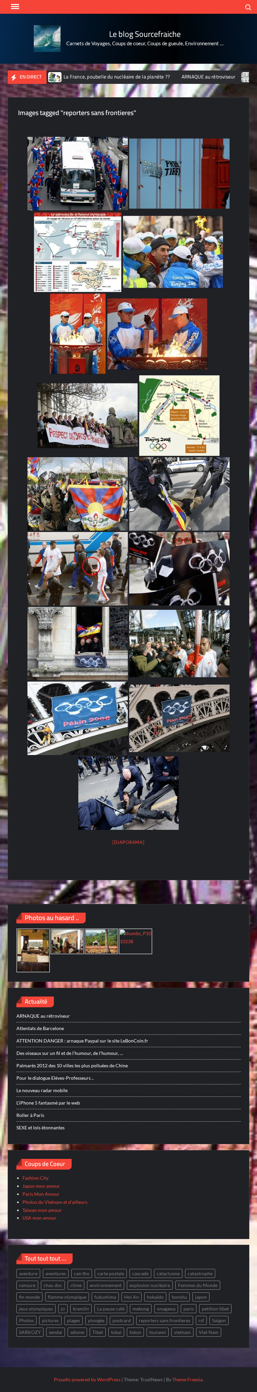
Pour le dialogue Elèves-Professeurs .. (55, 1078)
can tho (81, 1273)
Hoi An (131, 1297)
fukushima (105, 1297)
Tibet (97, 1332)
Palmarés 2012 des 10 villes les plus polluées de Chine (72, 1065)
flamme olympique (67, 1297)
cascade (140, 1273)
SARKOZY (30, 1332)
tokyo (135, 1332)
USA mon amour (39, 1218)
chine (76, 1285)
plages (73, 1320)
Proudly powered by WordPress (87, 1379)
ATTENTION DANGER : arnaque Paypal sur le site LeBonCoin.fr (82, 1040)
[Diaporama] (128, 842)
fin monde (29, 1297)
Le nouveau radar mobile (42, 1090)
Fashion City (35, 1178)
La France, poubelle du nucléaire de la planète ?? (90, 77)
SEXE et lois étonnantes (40, 1127)
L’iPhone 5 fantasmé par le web (48, 1103)
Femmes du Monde (198, 1285)
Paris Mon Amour (41, 1194)
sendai (55, 1332)
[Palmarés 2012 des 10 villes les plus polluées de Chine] (222, 76)
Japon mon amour (41, 1186)
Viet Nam (209, 1332)
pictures (50, 1320)
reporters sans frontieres (164, 1320)
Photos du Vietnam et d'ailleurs (54, 1202)
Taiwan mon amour (42, 1210)
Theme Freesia (187, 1379)
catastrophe (200, 1273)
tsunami (157, 1332)
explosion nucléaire (150, 1285)
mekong (141, 1308)
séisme (77, 1332)
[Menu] (14, 6)
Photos (26, 1320)
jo (63, 1308)
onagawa (166, 1308)
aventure (28, 1273)
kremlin (81, 1308)
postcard (121, 1320)
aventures (56, 1273)
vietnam (182, 1332)
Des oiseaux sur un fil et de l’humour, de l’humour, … (69, 1053)
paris (188, 1308)
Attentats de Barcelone (40, 1028)
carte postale (110, 1273)
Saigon (219, 1320)
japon (201, 1297)
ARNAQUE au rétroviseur (182, 77)
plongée (96, 1320)
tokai (116, 1332)
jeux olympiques (36, 1308)
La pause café (110, 1308)
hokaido (155, 1297)
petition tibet (215, 1308)
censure (27, 1285)
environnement (105, 1285)
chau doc (53, 1285)
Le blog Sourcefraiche (145, 34)
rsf (201, 1320)
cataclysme (168, 1273)
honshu (179, 1297)
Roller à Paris (30, 1115)
